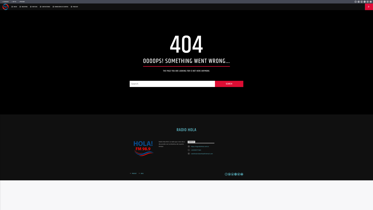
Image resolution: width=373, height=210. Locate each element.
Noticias (34, 7)
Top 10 (14, 2)
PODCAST (75, 7)
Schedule (6, 2)
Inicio (15, 7)
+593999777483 (196, 150)
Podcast (134, 173)
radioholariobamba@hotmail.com (202, 154)
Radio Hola (186, 129)
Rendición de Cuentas (61, 7)
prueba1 (22, 2)
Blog (142, 173)
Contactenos (46, 7)
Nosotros (25, 7)
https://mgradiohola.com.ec (200, 146)
